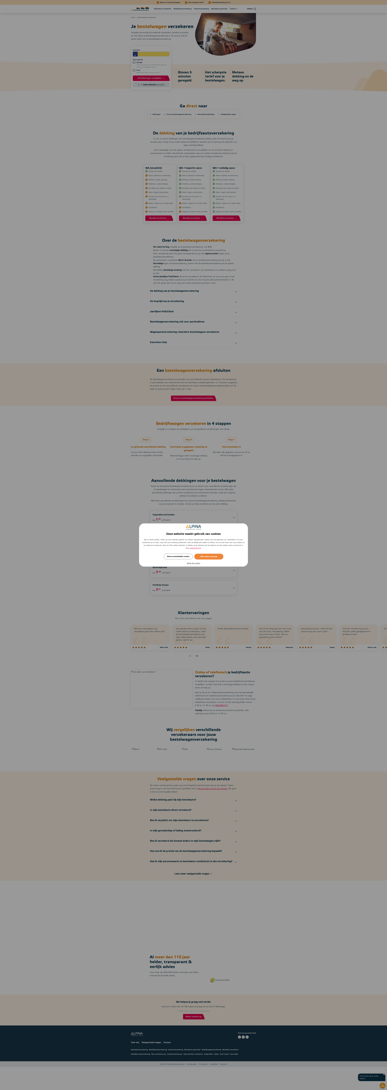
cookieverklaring (195, 548)
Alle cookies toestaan (208, 557)
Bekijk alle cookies (193, 563)
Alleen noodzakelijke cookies (178, 556)
